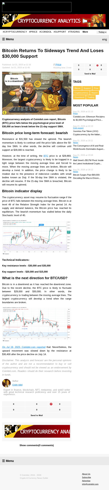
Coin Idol (17, 384)
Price (58, 64)
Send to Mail (37, 415)
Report (94, 93)
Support (87, 88)
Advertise (86, 481)
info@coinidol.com (90, 484)
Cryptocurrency (81, 93)
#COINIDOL (45, 32)
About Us (86, 474)
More (85, 32)
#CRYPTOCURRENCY (15, 32)
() (37, 445)
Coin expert (78, 128)
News (75, 142)
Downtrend (79, 97)
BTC (46, 156)
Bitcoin (77, 88)
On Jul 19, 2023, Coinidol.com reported (23, 347)
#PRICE (33, 32)
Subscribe (86, 477)
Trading (90, 97)
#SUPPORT (60, 32)
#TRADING (74, 32)
